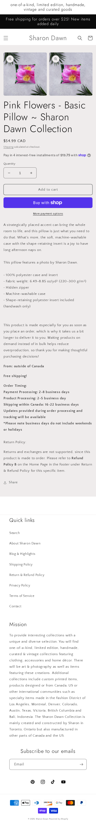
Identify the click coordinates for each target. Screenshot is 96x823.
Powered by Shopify (58, 819)
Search (14, 533)
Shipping (8, 147)
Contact (15, 606)
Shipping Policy (21, 564)
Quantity (9, 163)
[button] (6, 38)
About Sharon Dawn (25, 543)
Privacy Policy (19, 585)
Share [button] (13, 482)
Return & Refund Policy (26, 575)
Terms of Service (21, 596)
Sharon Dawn (42, 819)
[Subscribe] (81, 764)
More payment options (48, 213)
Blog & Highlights (22, 554)
